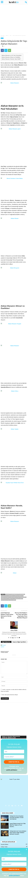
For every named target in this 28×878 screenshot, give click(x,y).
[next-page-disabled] (15, 655)
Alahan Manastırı (14, 594)
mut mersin (13, 600)
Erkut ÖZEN (14, 630)
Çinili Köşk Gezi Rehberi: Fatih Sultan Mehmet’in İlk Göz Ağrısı (7, 615)
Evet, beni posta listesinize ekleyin (10, 694)
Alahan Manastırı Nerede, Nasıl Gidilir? (11, 59)
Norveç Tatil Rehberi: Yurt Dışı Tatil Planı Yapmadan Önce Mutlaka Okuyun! (21, 615)
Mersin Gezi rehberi (5, 597)
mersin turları (4, 598)
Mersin (7, 35)
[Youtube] (19, 637)
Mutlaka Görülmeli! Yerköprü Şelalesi (5, 652)
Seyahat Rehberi (4, 844)
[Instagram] (11, 637)
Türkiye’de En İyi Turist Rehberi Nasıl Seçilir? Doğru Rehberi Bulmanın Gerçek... (18, 832)
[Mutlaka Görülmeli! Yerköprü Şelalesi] (5, 647)
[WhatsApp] (9, 50)
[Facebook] (2, 50)
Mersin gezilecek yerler (15, 597)
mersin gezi (21, 595)
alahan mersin (21, 594)
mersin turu (11, 598)
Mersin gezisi (23, 597)
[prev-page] (13, 655)
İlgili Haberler (6, 642)
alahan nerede (10, 595)
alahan (7, 594)
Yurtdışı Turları (4, 846)
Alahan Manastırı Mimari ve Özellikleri (11, 57)
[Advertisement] (14, 19)
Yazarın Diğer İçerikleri (19, 642)
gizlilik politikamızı (14, 875)
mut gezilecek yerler (6, 600)
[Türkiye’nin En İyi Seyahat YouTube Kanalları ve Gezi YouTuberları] (5, 818)
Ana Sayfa (2, 35)
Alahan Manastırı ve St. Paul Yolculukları (12, 55)
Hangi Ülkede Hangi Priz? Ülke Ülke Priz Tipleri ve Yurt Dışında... (18, 825)
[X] (5, 50)
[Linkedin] (13, 637)
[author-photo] (14, 625)
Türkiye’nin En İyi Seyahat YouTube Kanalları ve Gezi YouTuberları (16, 817)
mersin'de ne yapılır (18, 598)
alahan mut (4, 595)
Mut (10, 35)
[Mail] (15, 637)
